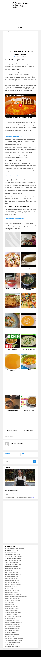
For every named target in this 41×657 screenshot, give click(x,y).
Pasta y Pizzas (7, 526)
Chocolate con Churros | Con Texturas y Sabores (12, 598)
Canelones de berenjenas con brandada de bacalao (13, 594)
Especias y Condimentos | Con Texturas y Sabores (13, 612)
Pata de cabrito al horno (8, 570)
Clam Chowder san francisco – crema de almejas (12, 600)
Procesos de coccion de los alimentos (11, 586)
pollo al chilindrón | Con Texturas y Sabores (11, 578)
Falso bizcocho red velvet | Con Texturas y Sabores (13, 616)
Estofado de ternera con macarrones (11, 614)
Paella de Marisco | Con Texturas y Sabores (11, 566)
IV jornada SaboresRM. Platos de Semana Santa (12, 642)
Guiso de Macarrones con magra (10, 636)
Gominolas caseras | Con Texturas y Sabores (12, 634)
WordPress (28, 654)
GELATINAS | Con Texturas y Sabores (10, 632)
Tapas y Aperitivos (8, 538)
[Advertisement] (20, 17)
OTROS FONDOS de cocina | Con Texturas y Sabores (13, 564)
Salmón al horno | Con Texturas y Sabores (11, 592)
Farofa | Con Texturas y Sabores (10, 618)
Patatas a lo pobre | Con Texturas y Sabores (12, 572)
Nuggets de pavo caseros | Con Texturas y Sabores (13, 560)
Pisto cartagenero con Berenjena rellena (11, 576)
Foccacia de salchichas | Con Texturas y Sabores (12, 624)
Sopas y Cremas (11, 436)
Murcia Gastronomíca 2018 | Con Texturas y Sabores (13, 556)
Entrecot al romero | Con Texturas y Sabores (12, 608)
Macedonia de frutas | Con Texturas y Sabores (12, 646)
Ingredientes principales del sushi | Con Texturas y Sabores (14, 638)
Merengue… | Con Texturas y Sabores (10, 552)
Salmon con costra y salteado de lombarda (12, 590)
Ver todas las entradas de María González (12, 447)
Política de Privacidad (14, 652)
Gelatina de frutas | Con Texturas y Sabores (12, 630)
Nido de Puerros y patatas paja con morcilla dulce (13, 558)
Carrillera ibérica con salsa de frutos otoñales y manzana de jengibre (16, 596)
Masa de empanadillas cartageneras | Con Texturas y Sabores (14, 548)
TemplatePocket (19, 654)
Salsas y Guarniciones (8, 534)
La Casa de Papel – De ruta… (9, 644)
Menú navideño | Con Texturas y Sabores (11, 550)
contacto (32, 497)
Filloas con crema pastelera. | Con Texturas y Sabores (13, 622)
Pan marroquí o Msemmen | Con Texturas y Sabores (13, 568)
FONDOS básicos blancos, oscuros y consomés (12, 626)
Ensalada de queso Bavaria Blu (9, 604)
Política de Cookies (22, 652)
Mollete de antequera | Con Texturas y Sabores (12, 554)
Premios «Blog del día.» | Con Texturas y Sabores (12, 582)
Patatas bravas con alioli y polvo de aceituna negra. (13, 574)
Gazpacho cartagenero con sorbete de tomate (12, 628)
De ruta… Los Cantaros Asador (9, 602)
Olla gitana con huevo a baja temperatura (11, 562)
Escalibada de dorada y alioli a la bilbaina (11, 610)
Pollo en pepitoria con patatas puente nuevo (12, 580)
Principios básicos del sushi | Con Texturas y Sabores (13, 584)
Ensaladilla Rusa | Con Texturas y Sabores (11, 606)
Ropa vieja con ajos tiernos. (9, 588)
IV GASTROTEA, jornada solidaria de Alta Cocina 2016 (13, 640)
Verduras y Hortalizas (8, 540)
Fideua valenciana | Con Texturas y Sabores (12, 620)
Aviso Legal (28, 652)
